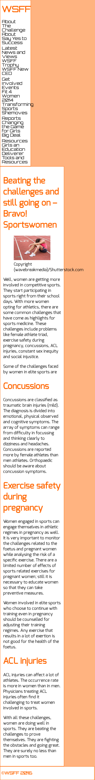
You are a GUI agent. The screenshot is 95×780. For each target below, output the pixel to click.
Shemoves (14, 113)
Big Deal (11, 135)
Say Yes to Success (14, 41)
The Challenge (13, 28)
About (9, 35)
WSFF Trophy (10, 63)
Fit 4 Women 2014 (11, 96)
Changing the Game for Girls (13, 127)
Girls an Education (13, 147)
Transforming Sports (18, 107)
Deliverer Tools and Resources (15, 158)
